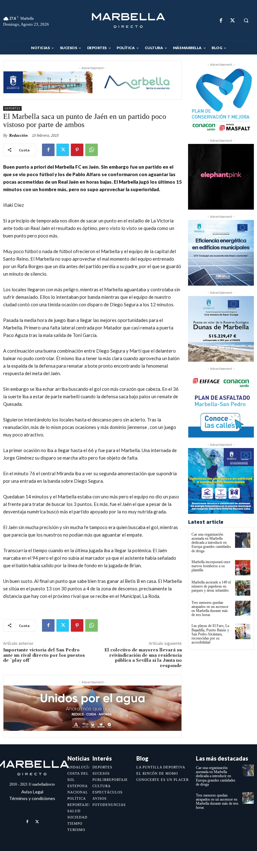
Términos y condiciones (32, 798)
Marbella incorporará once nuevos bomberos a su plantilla (210, 566)
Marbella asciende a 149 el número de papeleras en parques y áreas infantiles (211, 586)
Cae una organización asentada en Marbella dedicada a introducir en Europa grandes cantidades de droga (211, 542)
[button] (246, 20)
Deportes (12, 108)
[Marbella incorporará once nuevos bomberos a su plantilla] (242, 567)
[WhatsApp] (91, 150)
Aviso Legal (32, 791)
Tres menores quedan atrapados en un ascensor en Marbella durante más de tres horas (209, 608)
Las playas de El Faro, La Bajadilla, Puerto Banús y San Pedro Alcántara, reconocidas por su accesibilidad (210, 634)
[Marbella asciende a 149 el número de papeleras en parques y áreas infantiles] (242, 588)
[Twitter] (232, 20)
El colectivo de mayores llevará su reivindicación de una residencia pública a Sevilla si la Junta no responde (143, 658)
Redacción (18, 135)
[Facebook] (221, 20)
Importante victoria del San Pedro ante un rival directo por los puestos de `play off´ (44, 655)
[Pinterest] (77, 150)
